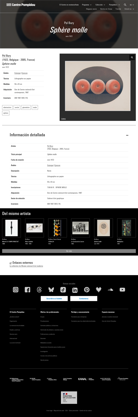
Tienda (119, 9)
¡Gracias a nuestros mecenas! (110, 317)
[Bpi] (18, 381)
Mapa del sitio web (59, 410)
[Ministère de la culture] (69, 397)
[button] (69, 135)
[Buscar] (125, 5)
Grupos (42, 317)
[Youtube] (122, 290)
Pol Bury (6, 55)
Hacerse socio (13, 334)
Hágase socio (92, 9)
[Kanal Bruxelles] (87, 381)
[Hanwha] (122, 381)
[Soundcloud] (110, 290)
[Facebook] (27, 290)
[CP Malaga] (69, 381)
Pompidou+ (113, 5)
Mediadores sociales (45, 343)
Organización (13, 321)
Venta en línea (106, 9)
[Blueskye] (51, 290)
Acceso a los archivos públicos (48, 356)
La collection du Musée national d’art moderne (26, 266)
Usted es (128, 9)
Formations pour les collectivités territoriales (83, 321)
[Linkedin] (75, 290)
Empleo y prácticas (15, 330)
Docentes (43, 338)
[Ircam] (37, 381)
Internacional (13, 338)
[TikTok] (63, 290)
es (131, 5)
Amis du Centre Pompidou (109, 321)
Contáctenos (83, 298)
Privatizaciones (44, 321)
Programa (85, 5)
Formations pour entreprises (78, 317)
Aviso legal (49, 410)
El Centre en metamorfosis (70, 4)
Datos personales (74, 410)
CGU (66, 410)
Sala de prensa (44, 360)
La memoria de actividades (17, 325)
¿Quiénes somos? (14, 317)
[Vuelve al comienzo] (133, 412)
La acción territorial (15, 343)
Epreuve (24, 73)
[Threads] (39, 290)
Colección (99, 5)
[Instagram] (16, 290)
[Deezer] (99, 290)
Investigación (44, 351)
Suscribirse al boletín (54, 298)
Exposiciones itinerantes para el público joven (52, 347)
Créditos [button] (63, 119)
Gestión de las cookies (86, 410)
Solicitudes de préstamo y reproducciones (51, 330)
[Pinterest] (87, 290)
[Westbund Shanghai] (107, 381)
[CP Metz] (53, 381)
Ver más (69, 251)
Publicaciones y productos (47, 334)
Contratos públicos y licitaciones (49, 325)
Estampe (17, 73)
